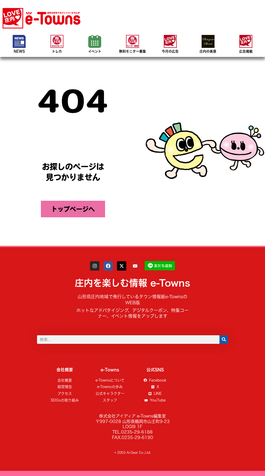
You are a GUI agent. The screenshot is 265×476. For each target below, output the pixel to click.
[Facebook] (108, 266)
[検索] (223, 339)
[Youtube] (135, 266)
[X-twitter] (121, 266)
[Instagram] (94, 266)
